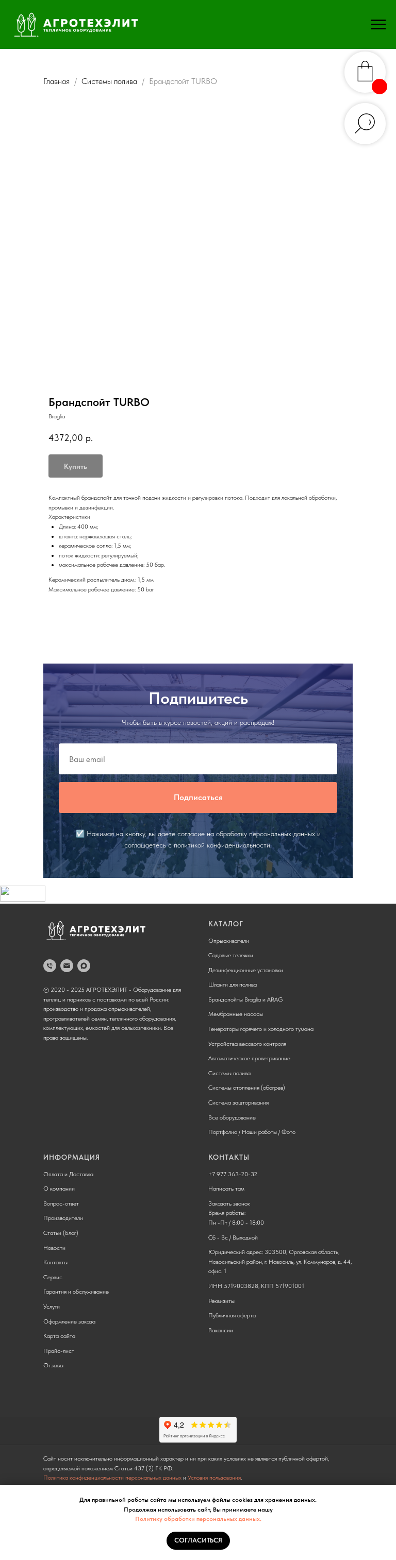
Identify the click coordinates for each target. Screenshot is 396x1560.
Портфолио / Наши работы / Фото (251, 1131)
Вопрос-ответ (61, 1203)
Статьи (52, 1232)
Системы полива (109, 81)
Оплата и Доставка (68, 1174)
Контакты (55, 1262)
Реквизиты (221, 1300)
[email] (66, 965)
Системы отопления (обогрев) (246, 1087)
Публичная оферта (232, 1315)
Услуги (51, 1306)
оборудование (238, 1117)
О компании (59, 1188)
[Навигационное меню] (378, 25)
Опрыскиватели (228, 940)
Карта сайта (59, 1335)
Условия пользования (214, 1477)
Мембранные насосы (235, 1014)
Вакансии (220, 1330)
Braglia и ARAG (263, 999)
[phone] (49, 965)
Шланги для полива (232, 984)
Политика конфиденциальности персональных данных (112, 1477)
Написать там (226, 1188)
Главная (56, 81)
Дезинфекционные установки (245, 970)
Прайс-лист (58, 1350)
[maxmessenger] (83, 965)
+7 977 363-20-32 (232, 1174)
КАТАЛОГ (225, 924)
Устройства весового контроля (247, 1043)
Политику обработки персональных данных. (198, 1518)
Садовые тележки (230, 955)
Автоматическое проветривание (249, 1058)
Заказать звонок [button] (229, 1203)
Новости (54, 1247)
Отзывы (53, 1365)
